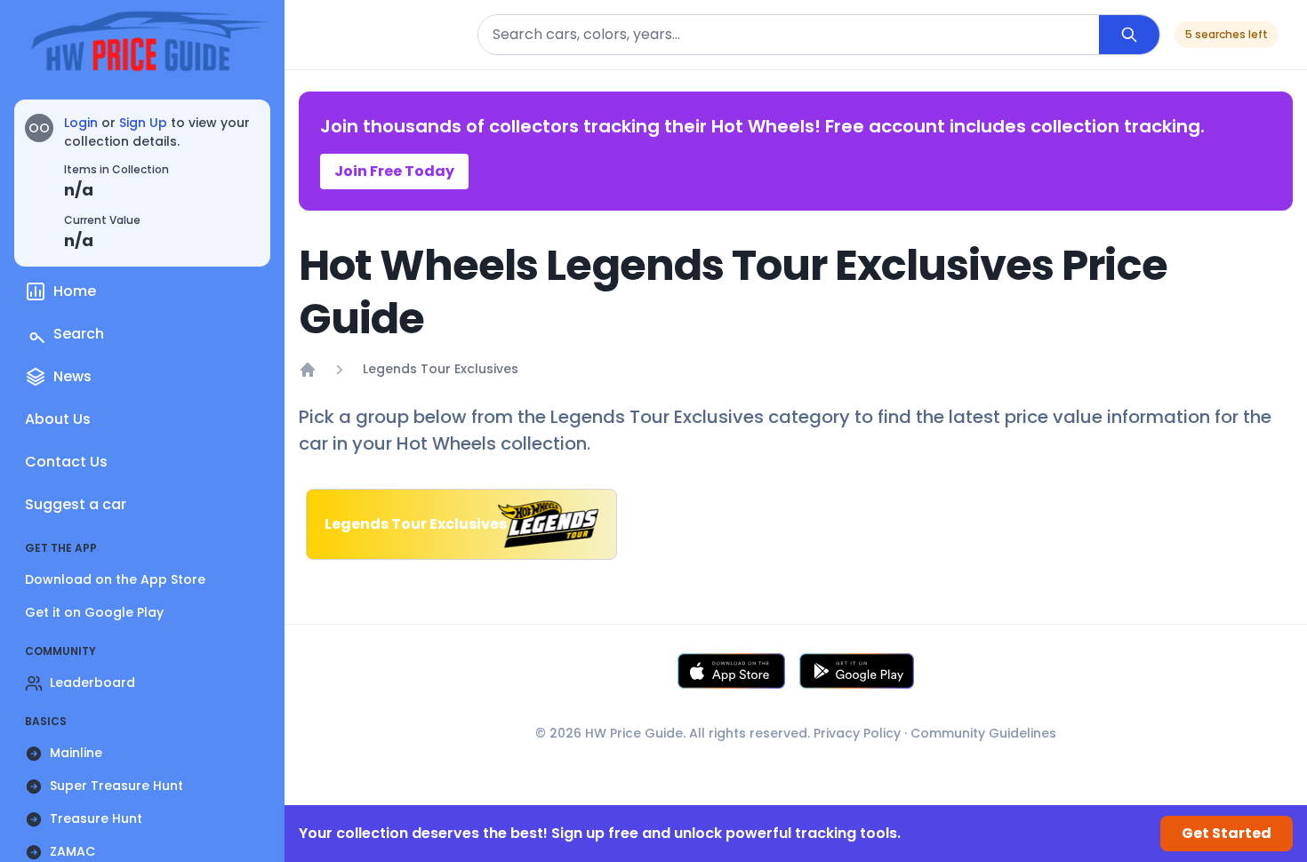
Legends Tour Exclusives (440, 369)
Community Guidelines (983, 733)
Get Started (1226, 833)
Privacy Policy (857, 733)
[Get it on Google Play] (857, 671)
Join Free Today (394, 171)
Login (81, 123)
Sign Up (143, 123)
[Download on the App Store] (731, 671)
